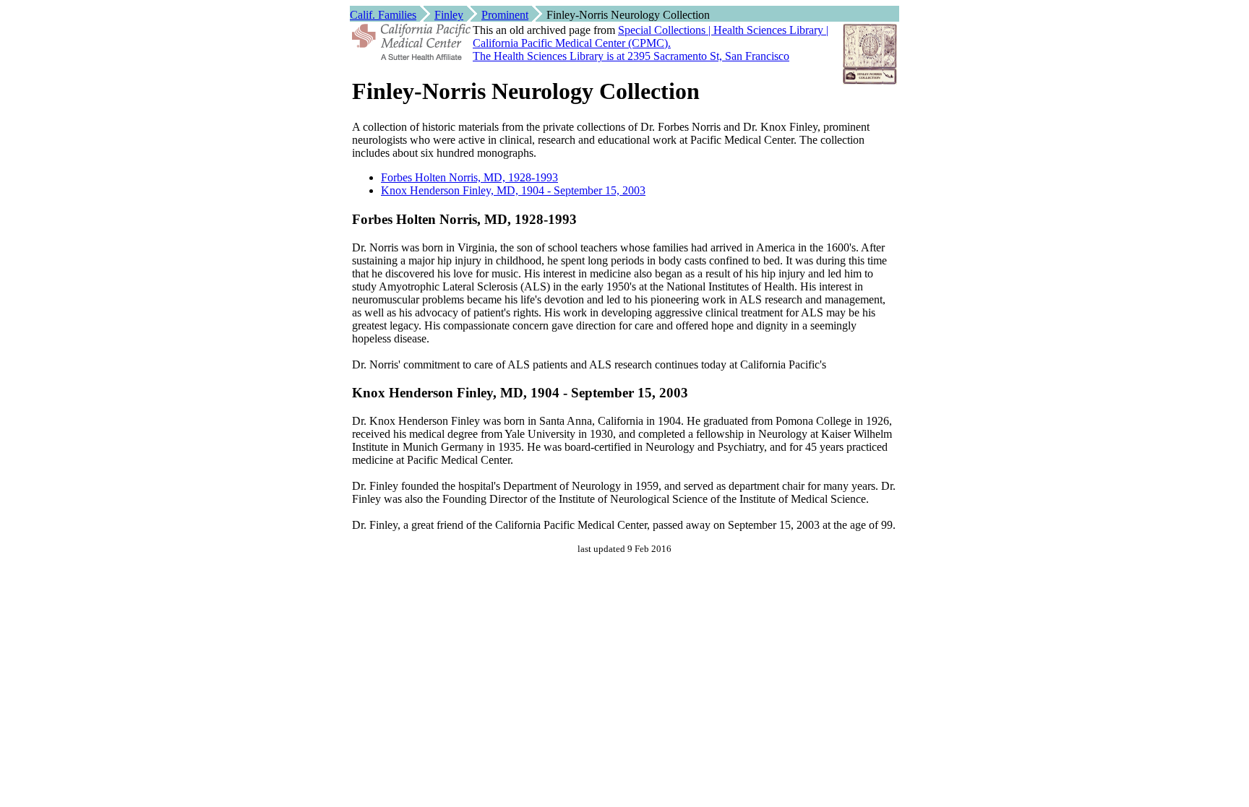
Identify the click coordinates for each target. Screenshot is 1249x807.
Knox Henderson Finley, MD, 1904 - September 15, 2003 (513, 190)
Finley (448, 15)
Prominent (504, 15)
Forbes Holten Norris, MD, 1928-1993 (469, 177)
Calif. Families (383, 15)
